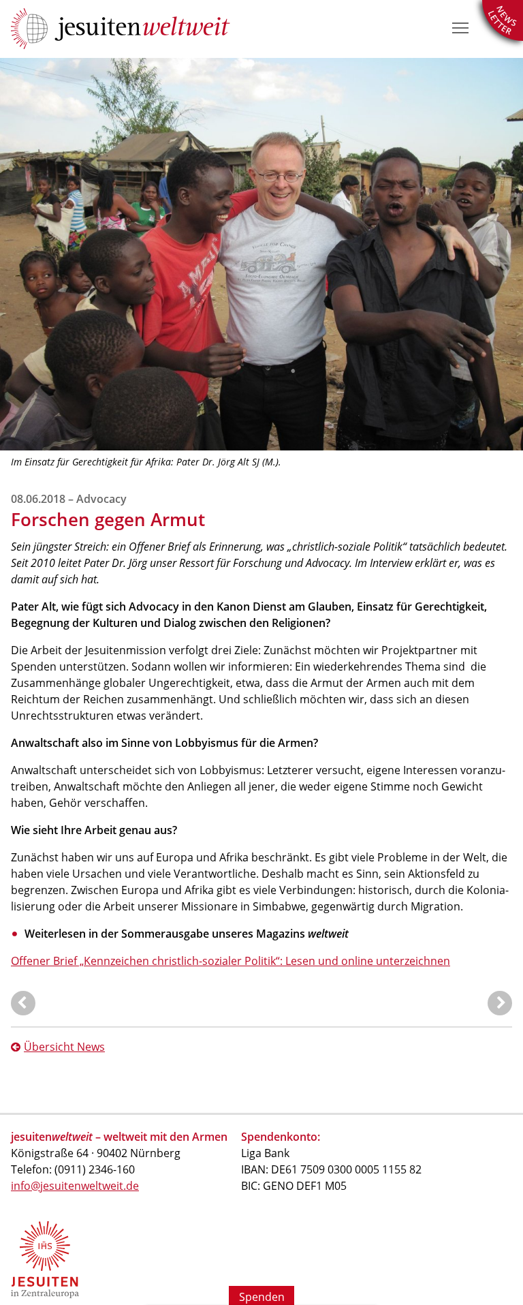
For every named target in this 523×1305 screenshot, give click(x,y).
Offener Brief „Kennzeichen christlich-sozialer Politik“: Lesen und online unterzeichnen (230, 960)
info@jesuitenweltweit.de (75, 1185)
